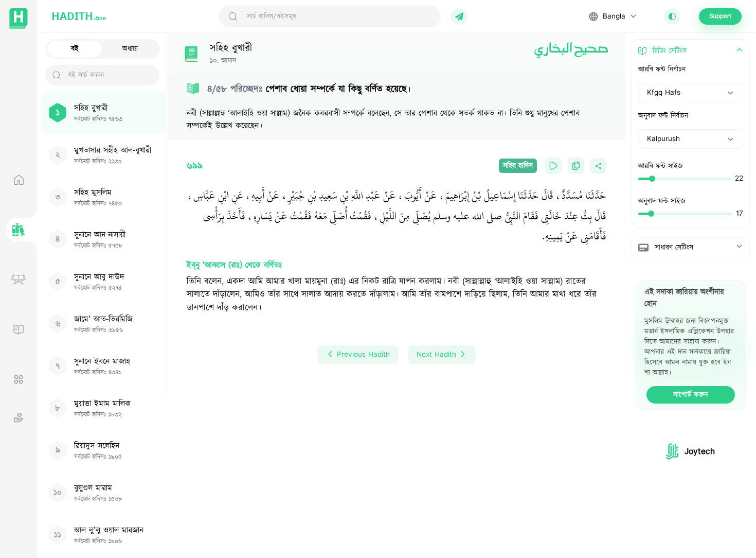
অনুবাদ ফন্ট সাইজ (662, 201)
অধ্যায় (130, 49)
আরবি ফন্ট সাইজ (660, 166)
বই (75, 49)
